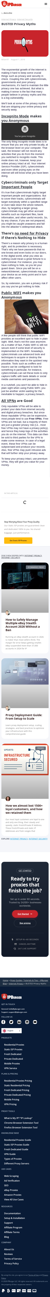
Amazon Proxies (12, 1194)
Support (8, 1222)
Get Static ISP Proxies (18, 540)
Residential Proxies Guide (17, 1140)
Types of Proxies (13, 1158)
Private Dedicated (13, 1058)
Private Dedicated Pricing (17, 1094)
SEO (6, 1185)
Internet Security (25, 19)
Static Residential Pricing (17, 1085)
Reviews (8, 1254)
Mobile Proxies (12, 1063)
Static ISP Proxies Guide (16, 1144)
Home (5, 980)
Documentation (12, 1213)
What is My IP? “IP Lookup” (18, 1118)
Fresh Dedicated (12, 1054)
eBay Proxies (11, 1190)
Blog (6, 1236)
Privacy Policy (11, 1263)
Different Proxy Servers (16, 1163)
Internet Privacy (8, 19)
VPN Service (10, 1068)
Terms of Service (13, 1258)
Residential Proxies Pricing (18, 1080)
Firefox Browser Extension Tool (20, 1127)
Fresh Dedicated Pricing (16, 1090)
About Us (9, 1249)
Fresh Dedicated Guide (16, 1149)
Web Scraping (11, 1176)
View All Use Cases (14, 1199)
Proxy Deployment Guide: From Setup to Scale (24, 716)
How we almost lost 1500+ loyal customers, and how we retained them (24, 809)
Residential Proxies (14, 1044)
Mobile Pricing (11, 1099)
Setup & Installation (14, 1218)
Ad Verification (12, 1180)
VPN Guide (10, 1154)
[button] (25, 870)
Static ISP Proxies (13, 1049)
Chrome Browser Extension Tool (21, 1122)
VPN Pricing (10, 1104)
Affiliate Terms (12, 1232)
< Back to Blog (6, 13)
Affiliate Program (13, 1227)
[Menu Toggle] (45, 3)
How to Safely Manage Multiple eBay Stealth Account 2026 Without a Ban (23, 625)
